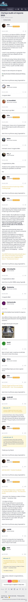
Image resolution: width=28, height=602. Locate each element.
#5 (25, 145)
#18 (25, 486)
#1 (25, 31)
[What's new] (22, 9)
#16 (25, 433)
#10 (25, 293)
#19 (25, 536)
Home (4, 9)
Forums (10, 9)
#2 (25, 92)
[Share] (23, 31)
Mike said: (6, 408)
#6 (25, 160)
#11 (25, 308)
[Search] (25, 9)
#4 (25, 122)
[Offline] (5, 26)
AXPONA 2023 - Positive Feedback (11, 470)
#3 (25, 107)
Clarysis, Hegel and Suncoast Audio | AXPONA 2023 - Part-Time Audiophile (12, 386)
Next (14, 581)
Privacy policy (20, 596)
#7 (25, 183)
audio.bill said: (7, 437)
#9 (25, 275)
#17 (25, 466)
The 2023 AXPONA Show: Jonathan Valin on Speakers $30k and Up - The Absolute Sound (14, 491)
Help (2, 597)
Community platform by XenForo (14, 600)
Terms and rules (12, 596)
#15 (25, 403)
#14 (25, 382)
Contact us (4, 596)
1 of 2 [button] (10, 581)
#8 (25, 205)
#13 (25, 365)
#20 (25, 554)
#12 (25, 349)
